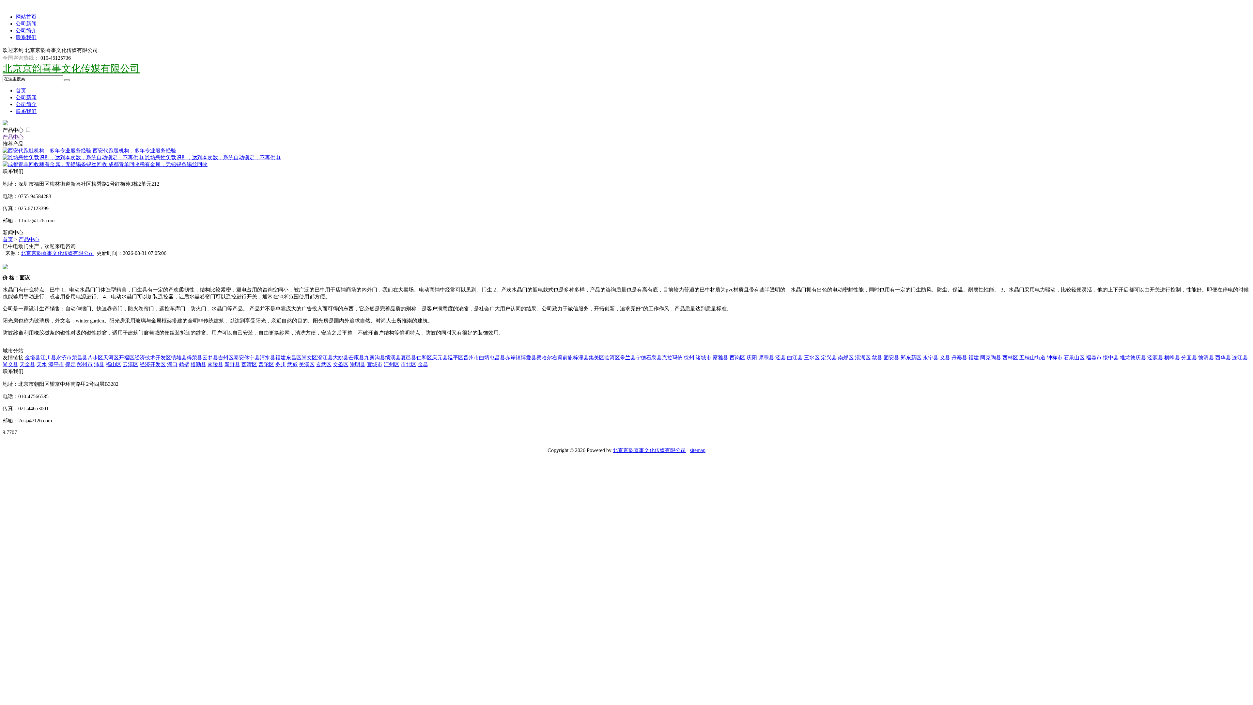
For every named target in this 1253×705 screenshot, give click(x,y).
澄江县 (325, 357)
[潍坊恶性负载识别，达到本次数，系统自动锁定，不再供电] (74, 157)
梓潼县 (581, 357)
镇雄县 (179, 357)
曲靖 (484, 357)
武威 (292, 364)
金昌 (423, 364)
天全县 (27, 364)
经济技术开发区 (152, 357)
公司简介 (26, 30)
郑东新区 (911, 357)
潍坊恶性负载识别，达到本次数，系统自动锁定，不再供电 (213, 157)
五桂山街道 (1032, 357)
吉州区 (226, 357)
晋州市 (471, 357)
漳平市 (56, 364)
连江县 (1240, 357)
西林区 (1010, 357)
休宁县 (252, 357)
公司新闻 (26, 23)
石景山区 (1074, 357)
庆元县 (440, 357)
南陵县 (215, 364)
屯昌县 (497, 357)
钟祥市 (1054, 357)
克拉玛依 (672, 357)
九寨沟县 (374, 357)
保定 (70, 364)
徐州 (689, 357)
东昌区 (294, 357)
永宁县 (930, 357)
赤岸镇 (513, 357)
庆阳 (752, 357)
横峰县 (1172, 357)
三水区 (812, 357)
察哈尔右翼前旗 (554, 357)
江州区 (391, 364)
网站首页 (26, 17)
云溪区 (130, 364)
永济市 (64, 357)
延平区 (455, 357)
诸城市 (703, 357)
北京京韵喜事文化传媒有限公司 (71, 68)
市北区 (408, 364)
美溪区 (307, 364)
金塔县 (32, 357)
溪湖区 (863, 357)
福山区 (113, 364)
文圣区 (340, 364)
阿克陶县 (990, 357)
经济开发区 (153, 364)
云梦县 (210, 357)
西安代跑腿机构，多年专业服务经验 (134, 150)
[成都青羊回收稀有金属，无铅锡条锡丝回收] (55, 164)
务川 (280, 364)
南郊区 (846, 357)
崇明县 (357, 364)
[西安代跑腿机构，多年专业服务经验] (48, 150)
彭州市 (85, 364)
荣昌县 (79, 357)
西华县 (1223, 357)
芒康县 (356, 357)
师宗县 (766, 357)
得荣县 (194, 357)
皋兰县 (628, 357)
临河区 (612, 357)
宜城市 (374, 364)
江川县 (48, 357)
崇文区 (309, 357)
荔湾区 (249, 364)
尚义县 (10, 364)
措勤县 (198, 364)
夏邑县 (408, 357)
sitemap (697, 450)
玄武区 (324, 364)
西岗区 (737, 357)
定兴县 (829, 357)
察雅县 (720, 357)
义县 (945, 357)
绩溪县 (393, 357)
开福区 (126, 357)
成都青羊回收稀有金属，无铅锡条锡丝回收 (158, 164)
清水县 (267, 357)
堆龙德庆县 (1133, 357)
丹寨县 (959, 357)
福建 (280, 357)
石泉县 (654, 357)
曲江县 (795, 357)
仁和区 (424, 357)
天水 (42, 364)
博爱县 (528, 357)
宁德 (641, 357)
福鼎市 (1094, 357)
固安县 (891, 357)
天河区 (111, 357)
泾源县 (1155, 357)
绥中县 (1111, 357)
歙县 (877, 357)
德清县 (1206, 357)
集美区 (596, 357)
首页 (21, 90)
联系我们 (26, 37)
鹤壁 (184, 364)
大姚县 (340, 357)
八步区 (95, 357)
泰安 (239, 357)
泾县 (780, 357)
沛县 (99, 364)
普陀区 (266, 364)
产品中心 (14, 130)
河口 (172, 364)
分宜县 (1189, 357)
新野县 (232, 364)
